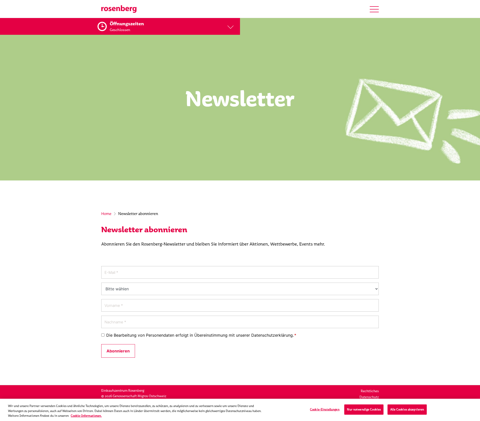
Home (106, 214)
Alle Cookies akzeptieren (407, 409)
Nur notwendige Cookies (364, 409)
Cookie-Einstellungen (325, 409)
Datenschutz (369, 397)
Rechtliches (370, 391)
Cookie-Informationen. (86, 415)
